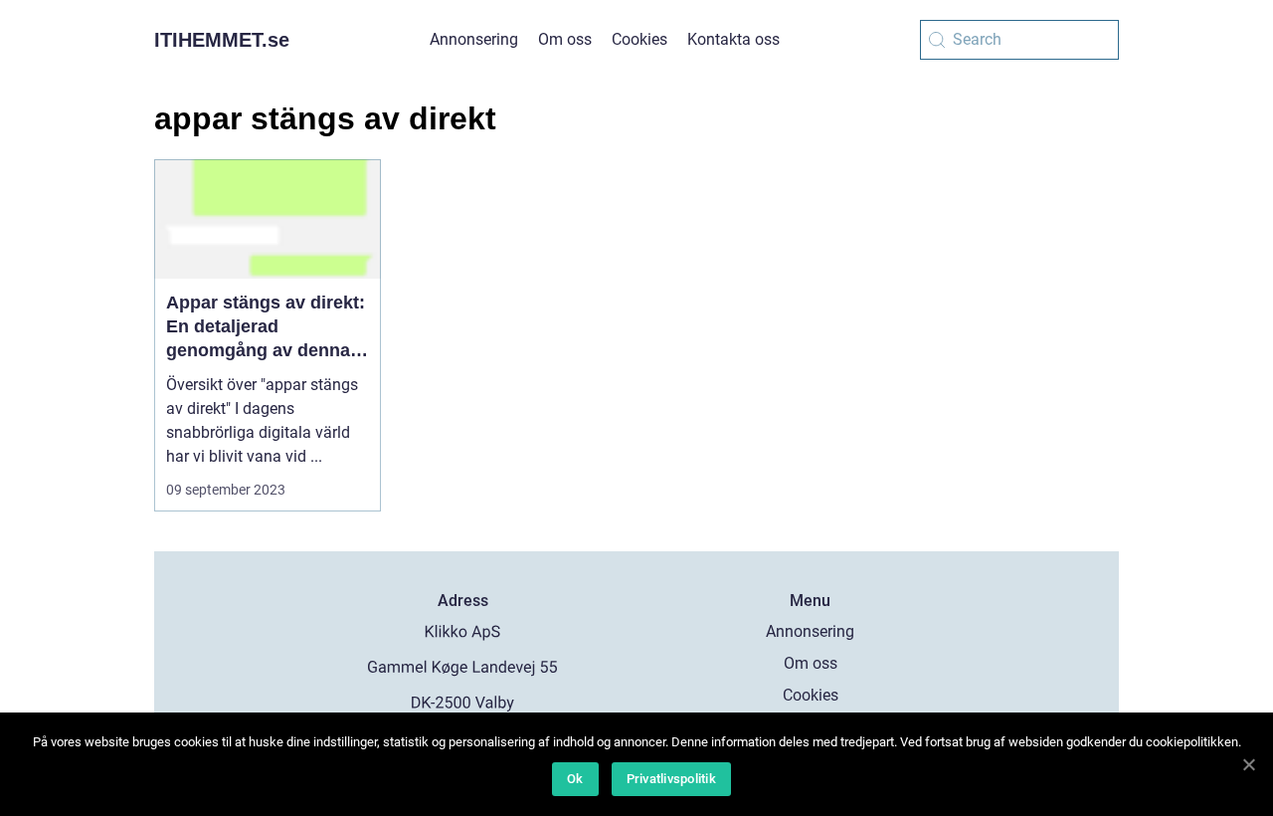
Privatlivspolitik (671, 778)
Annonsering (474, 39)
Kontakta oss (733, 39)
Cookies (639, 39)
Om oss (565, 39)
